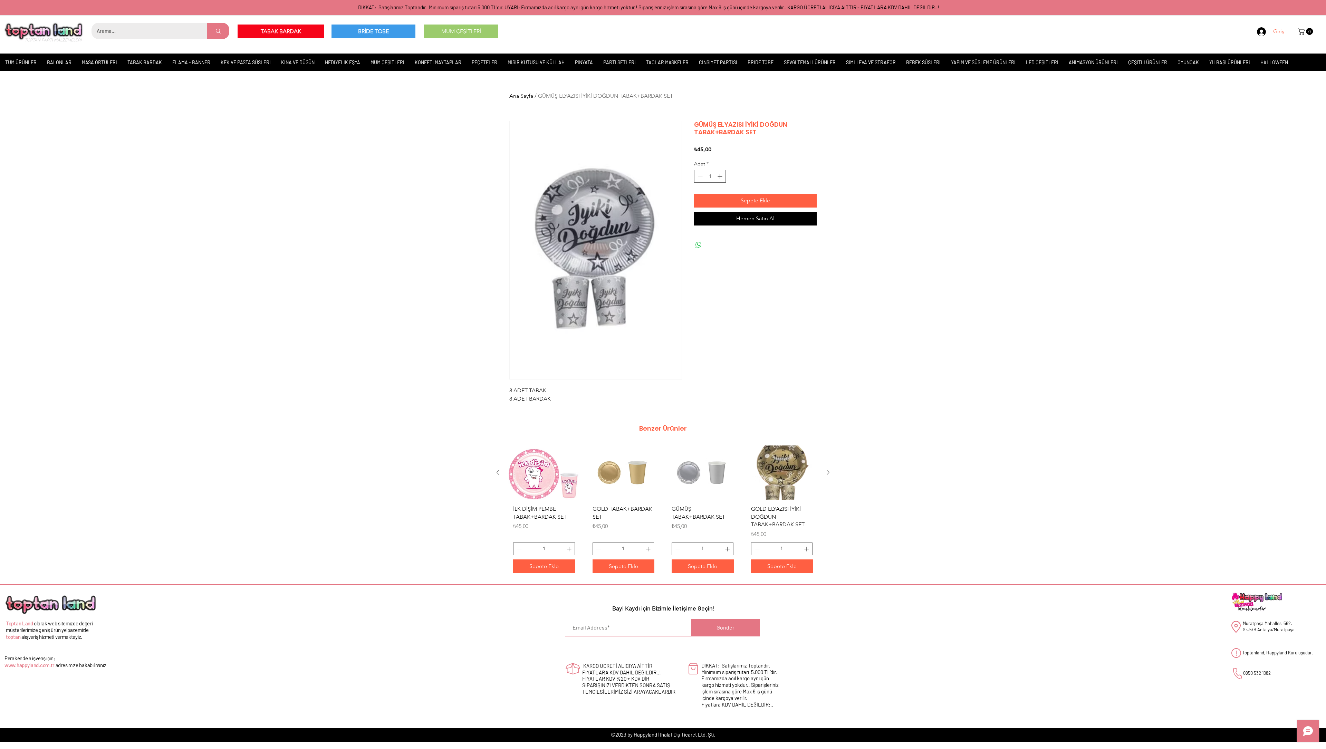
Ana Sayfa (521, 96)
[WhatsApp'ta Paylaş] (698, 245)
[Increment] (720, 176)
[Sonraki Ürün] (828, 472)
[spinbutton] (710, 176)
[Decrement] (699, 176)
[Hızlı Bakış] (544, 472)
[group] (663, 511)
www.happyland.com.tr (29, 665)
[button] (1306, 31)
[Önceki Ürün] (498, 472)
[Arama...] (218, 31)
